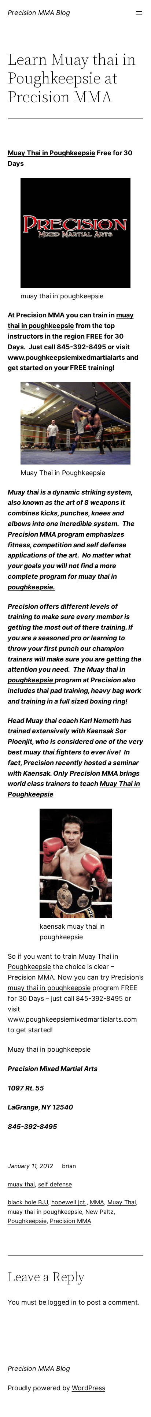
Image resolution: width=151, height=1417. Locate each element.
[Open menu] (139, 12)
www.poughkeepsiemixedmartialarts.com (72, 1019)
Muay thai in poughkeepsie (49, 1049)
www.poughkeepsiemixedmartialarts (66, 357)
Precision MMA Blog (39, 12)
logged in (62, 1302)
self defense (55, 1184)
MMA (97, 1202)
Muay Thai (121, 1202)
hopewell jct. (68, 1202)
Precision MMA (70, 1220)
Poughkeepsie (27, 1220)
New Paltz (99, 1211)
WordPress (88, 1388)
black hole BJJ (28, 1202)
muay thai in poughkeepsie (49, 988)
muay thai (21, 1184)
